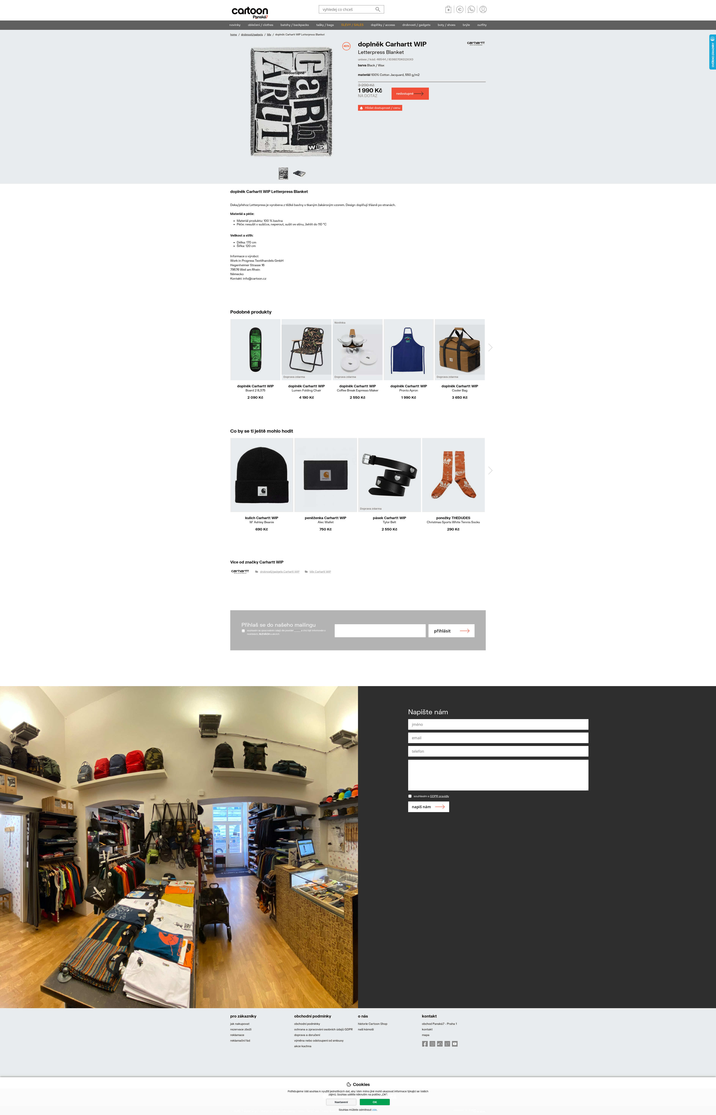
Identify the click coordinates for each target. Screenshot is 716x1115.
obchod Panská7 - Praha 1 (439, 1023)
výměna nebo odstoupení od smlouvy (318, 1040)
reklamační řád (240, 1040)
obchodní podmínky (307, 1023)
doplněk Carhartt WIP (255, 388)
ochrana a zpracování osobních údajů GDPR (323, 1029)
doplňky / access (383, 24)
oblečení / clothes (260, 24)
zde (374, 1109)
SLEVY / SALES (352, 24)
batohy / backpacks (295, 24)
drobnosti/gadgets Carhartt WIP (279, 571)
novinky (235, 24)
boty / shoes (446, 24)
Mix (269, 34)
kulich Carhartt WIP (261, 520)
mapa (425, 1035)
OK (375, 1102)
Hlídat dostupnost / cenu (381, 107)
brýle (466, 24)
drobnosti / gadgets (416, 24)
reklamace (237, 1035)
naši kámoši (366, 1029)
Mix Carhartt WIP (320, 571)
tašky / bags (325, 24)
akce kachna (302, 1046)
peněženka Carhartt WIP (325, 520)
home (233, 34)
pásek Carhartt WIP (389, 520)
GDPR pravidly (439, 796)
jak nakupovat (239, 1023)
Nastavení (341, 1102)
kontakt (427, 1029)
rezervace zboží (240, 1029)
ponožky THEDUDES (453, 520)
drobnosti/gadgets (252, 34)
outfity (482, 24)
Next (490, 347)
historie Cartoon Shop (372, 1023)
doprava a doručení (307, 1035)
